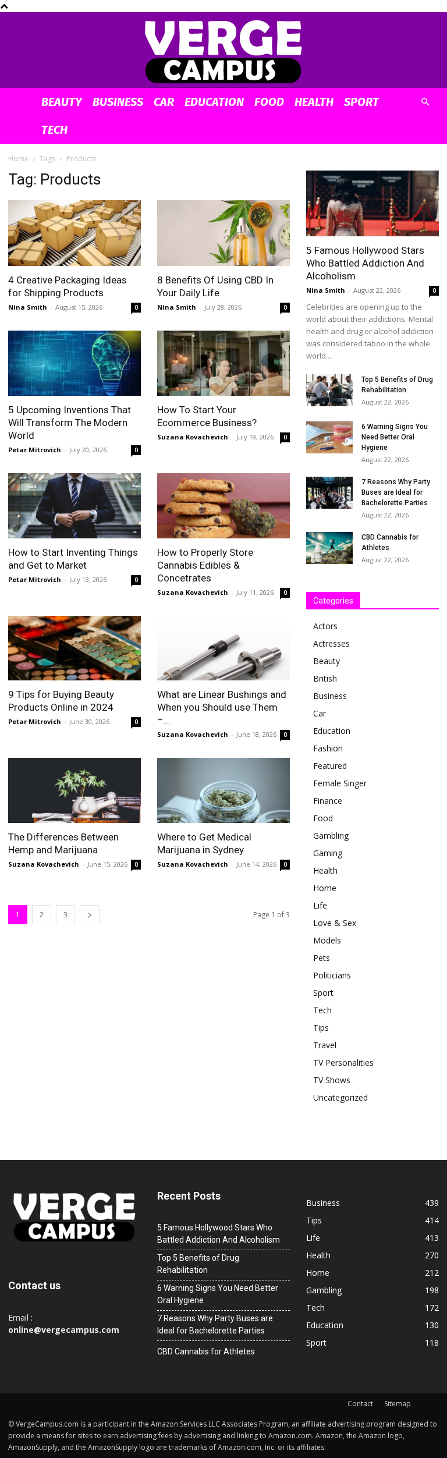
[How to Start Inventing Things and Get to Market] (74, 505)
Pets (321, 957)
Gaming (327, 853)
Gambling (331, 835)
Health (314, 102)
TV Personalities (343, 1062)
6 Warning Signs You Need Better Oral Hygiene (394, 437)
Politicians (332, 975)
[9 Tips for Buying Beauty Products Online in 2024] (74, 648)
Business (118, 102)
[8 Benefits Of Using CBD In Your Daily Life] (223, 233)
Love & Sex (334, 922)
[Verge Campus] (223, 51)
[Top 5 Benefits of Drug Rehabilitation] (329, 390)
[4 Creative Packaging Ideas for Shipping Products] (74, 233)
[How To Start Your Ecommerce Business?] (223, 363)
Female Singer (340, 783)
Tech (54, 130)
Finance (327, 800)
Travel (324, 1045)
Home (18, 159)
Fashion (328, 748)
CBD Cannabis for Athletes (206, 1351)
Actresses (331, 643)
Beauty (61, 102)
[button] (425, 102)
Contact (360, 1404)
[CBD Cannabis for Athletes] (329, 548)
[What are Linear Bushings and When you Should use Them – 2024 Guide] (223, 648)
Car (164, 102)
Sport (361, 102)
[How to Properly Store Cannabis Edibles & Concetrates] (223, 505)
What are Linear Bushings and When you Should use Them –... (221, 707)
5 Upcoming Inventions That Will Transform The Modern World (69, 422)
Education (214, 102)
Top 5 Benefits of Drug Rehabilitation (198, 1264)
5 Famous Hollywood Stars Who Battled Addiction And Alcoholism (365, 263)
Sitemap (397, 1404)
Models (327, 940)
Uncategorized (340, 1097)
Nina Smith (27, 307)
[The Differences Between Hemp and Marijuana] (74, 790)
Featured (330, 765)
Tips (321, 1027)
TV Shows (331, 1079)
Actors (325, 626)
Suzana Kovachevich (192, 436)
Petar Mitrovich (34, 449)
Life (320, 905)
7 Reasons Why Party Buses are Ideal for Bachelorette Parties (395, 492)
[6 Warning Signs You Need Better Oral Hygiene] (329, 437)
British (325, 678)
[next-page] (90, 914)
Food (269, 102)
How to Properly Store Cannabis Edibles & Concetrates (205, 565)
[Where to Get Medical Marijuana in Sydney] (223, 790)
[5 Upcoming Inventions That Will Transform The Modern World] (74, 363)
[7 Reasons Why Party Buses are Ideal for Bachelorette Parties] (329, 493)
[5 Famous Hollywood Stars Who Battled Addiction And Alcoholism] (372, 203)
